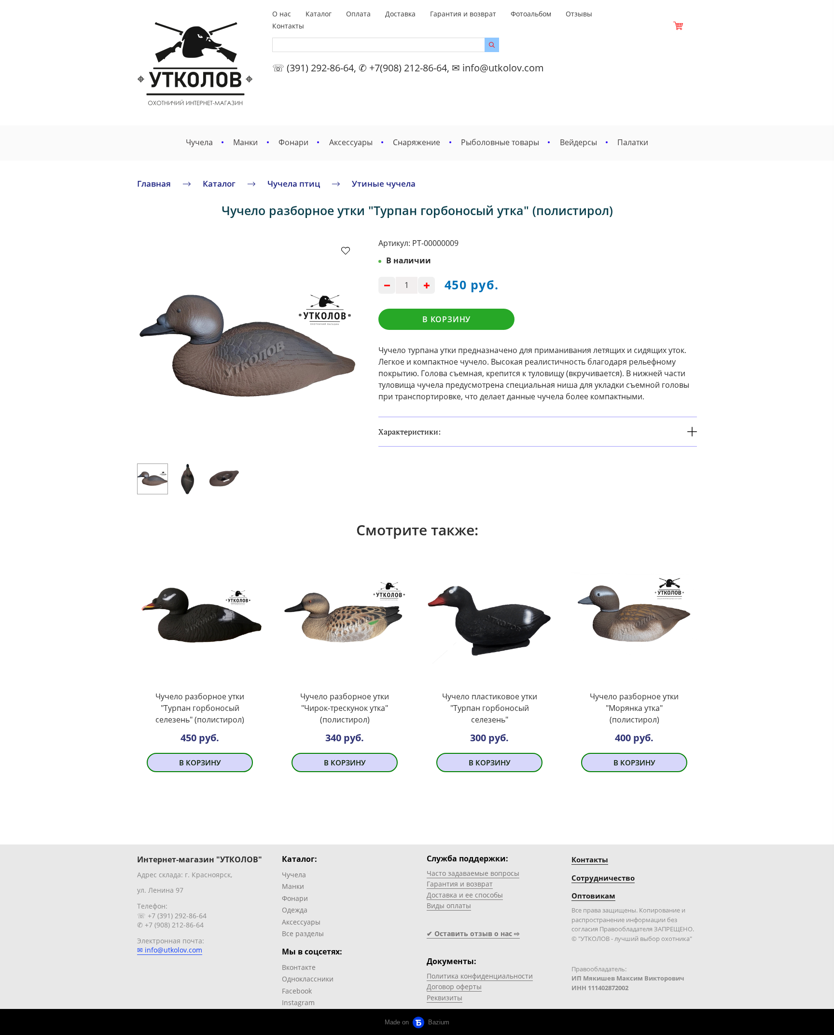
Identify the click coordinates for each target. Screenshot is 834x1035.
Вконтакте (299, 967)
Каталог (319, 13)
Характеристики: (409, 431)
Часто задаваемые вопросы (473, 873)
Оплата (358, 13)
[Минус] (386, 285)
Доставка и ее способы (465, 894)
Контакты (288, 25)
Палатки (632, 142)
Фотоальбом (531, 13)
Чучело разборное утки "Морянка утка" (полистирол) (634, 708)
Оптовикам (593, 895)
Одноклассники (308, 978)
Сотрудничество (603, 878)
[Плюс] (426, 285)
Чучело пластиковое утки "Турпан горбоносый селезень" (489, 708)
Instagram (298, 1002)
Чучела (199, 142)
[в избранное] (345, 250)
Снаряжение (416, 142)
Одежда (294, 909)
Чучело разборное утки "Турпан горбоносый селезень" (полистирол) (199, 708)
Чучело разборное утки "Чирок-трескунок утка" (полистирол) (344, 708)
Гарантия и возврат (463, 13)
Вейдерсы (578, 142)
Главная (154, 183)
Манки (245, 142)
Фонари (293, 142)
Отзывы (579, 13)
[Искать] (492, 45)
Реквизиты (444, 997)
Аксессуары (351, 142)
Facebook (297, 990)
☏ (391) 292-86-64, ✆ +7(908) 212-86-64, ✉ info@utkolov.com (408, 67)
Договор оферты (454, 986)
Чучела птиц (293, 183)
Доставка (400, 13)
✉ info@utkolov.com (169, 949)
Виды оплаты (449, 905)
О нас (281, 13)
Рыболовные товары (500, 142)
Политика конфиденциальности (480, 976)
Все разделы (303, 933)
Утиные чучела (384, 183)
